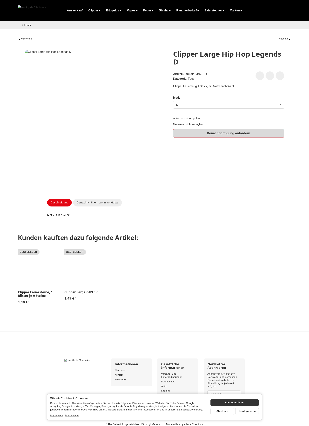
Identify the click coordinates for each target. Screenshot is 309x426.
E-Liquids (112, 10)
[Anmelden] (278, 10)
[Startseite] (19, 25)
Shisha (163, 10)
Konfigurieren (247, 411)
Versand (156, 424)
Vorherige (26, 38)
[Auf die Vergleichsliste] (270, 75)
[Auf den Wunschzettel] (260, 75)
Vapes (131, 10)
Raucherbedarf (186, 10)
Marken (235, 10)
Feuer (147, 10)
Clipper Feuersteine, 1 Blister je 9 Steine (35, 294)
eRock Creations (193, 424)
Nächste (283, 38)
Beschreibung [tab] (59, 202)
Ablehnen (222, 411)
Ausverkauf (75, 10)
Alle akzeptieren (234, 402)
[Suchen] (269, 10)
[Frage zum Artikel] (280, 75)
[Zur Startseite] (38, 10)
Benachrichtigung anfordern (228, 133)
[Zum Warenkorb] (287, 10)
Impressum (56, 415)
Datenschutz (72, 415)
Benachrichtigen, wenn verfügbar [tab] (98, 202)
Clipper (93, 10)
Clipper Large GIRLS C (81, 292)
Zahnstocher (213, 10)
